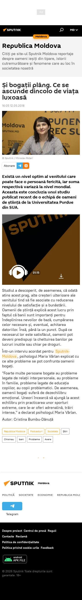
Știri (65, 431)
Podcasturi (36, 431)
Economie (45, 495)
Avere (48, 439)
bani (21, 439)
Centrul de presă (35, 531)
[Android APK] (15, 559)
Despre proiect (12, 531)
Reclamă (21, 536)
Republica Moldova (14, 431)
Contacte (8, 536)
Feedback (47, 548)
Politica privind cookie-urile (20, 548)
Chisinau (9, 439)
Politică (8, 495)
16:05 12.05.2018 (13, 106)
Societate (53, 431)
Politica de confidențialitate (20, 542)
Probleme (34, 439)
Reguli (52, 531)
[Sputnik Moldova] (12, 31)
